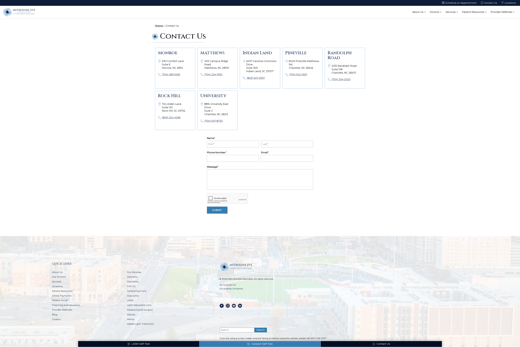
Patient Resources (473, 12)
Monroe (168, 53)
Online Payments (62, 296)
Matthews (212, 53)
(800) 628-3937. (318, 338)
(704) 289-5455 (171, 74)
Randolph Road (340, 55)
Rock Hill (169, 96)
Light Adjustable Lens (139, 305)
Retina (130, 319)
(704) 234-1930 (213, 74)
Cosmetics (133, 281)
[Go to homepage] (20, 12)
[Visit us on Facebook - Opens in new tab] (222, 306)
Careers (56, 319)
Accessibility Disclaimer (231, 288)
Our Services (134, 272)
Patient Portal (60, 300)
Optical (131, 314)
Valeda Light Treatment (140, 324)
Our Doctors (59, 277)
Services (451, 12)
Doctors (434, 12)
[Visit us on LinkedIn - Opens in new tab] (240, 306)
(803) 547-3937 (256, 78)
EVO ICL (131, 286)
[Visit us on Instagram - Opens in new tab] (228, 306)
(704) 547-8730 (213, 120)
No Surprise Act (228, 285)
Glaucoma (133, 296)
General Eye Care (136, 291)
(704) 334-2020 (341, 79)
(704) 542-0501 (298, 74)
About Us (417, 12)
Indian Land (257, 53)
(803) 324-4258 (171, 117)
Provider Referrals (501, 12)
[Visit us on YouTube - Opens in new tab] (234, 306)
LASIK (130, 300)
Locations (57, 286)
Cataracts (132, 277)
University (213, 96)
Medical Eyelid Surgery (140, 310)
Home (159, 25)
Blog (54, 314)
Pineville (296, 53)
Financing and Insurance (66, 305)
